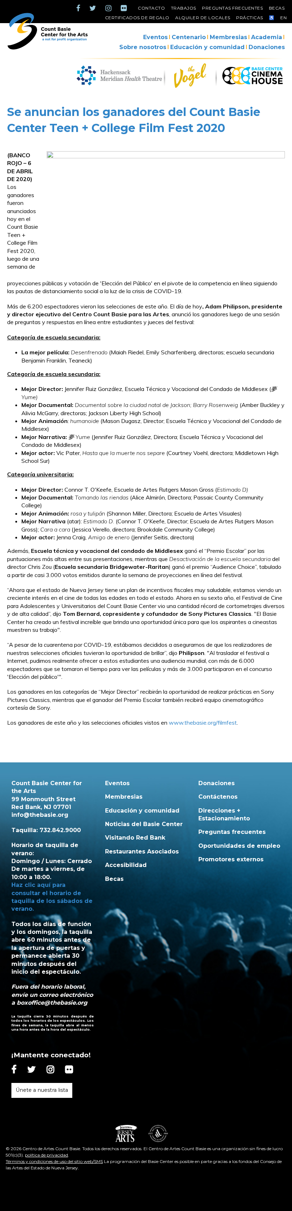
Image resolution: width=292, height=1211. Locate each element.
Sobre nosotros (142, 47)
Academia (266, 37)
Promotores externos (231, 859)
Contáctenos (218, 796)
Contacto (151, 8)
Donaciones (267, 47)
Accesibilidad (126, 865)
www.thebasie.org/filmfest (203, 722)
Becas (277, 8)
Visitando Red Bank (135, 837)
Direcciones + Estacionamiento (224, 814)
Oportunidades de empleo (239, 845)
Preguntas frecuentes (232, 8)
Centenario (189, 37)
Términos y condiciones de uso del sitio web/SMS (54, 1161)
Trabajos (183, 8)
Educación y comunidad (207, 47)
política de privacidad (46, 1155)
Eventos (155, 37)
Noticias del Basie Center (144, 824)
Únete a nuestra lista (42, 1090)
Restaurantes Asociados (142, 851)
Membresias (228, 37)
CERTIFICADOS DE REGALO (137, 17)
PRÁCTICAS (249, 17)
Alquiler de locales (202, 17)
